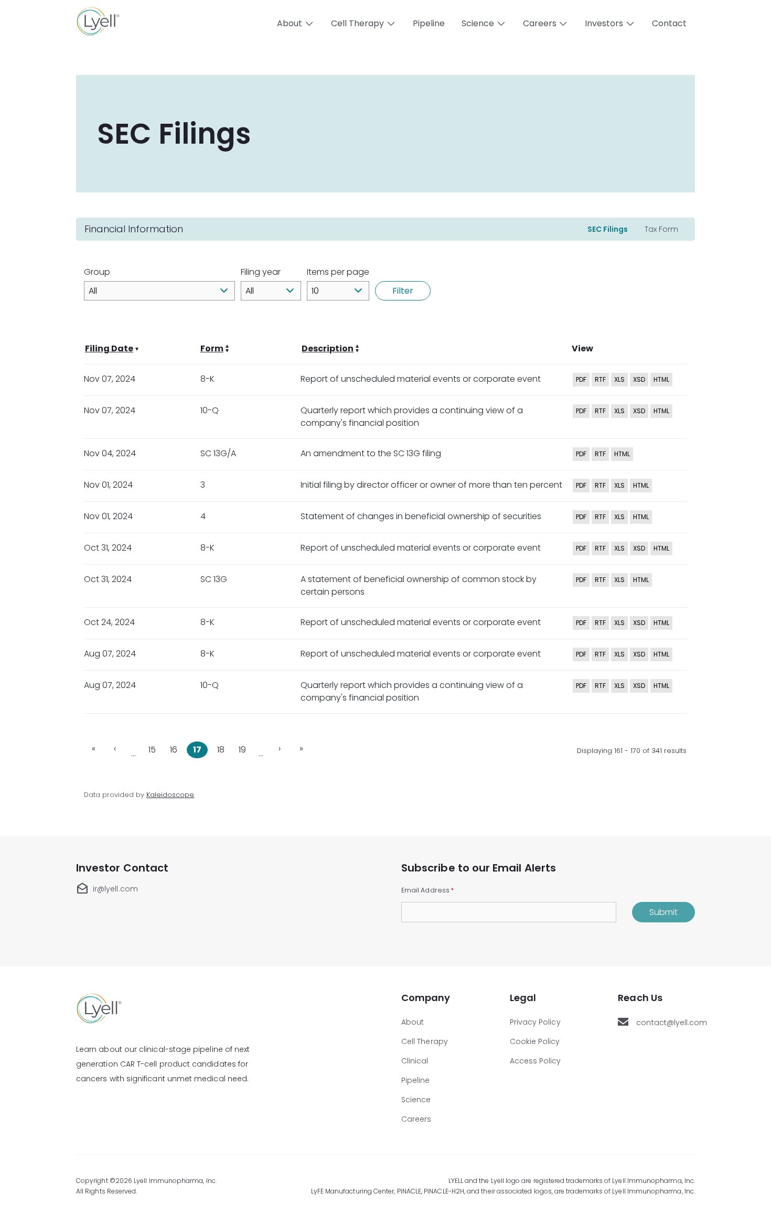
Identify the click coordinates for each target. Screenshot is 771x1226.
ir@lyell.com (107, 889)
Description (328, 348)
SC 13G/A (218, 453)
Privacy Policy (535, 1022)
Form (211, 348)
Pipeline (429, 23)
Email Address (427, 890)
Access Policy (535, 1061)
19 (245, 748)
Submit (663, 912)
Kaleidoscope (170, 794)
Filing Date (109, 348)
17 (200, 748)
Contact (669, 23)
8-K (207, 379)
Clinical (415, 1061)
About (412, 1022)
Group (97, 272)
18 (223, 748)
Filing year (261, 272)
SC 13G (213, 579)
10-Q (209, 410)
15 (154, 748)
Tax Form (661, 229)
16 (176, 748)
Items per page (338, 272)
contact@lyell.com (665, 1022)
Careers (416, 1119)
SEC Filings (607, 229)
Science (416, 1099)
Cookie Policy (535, 1041)
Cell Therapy (424, 1041)
